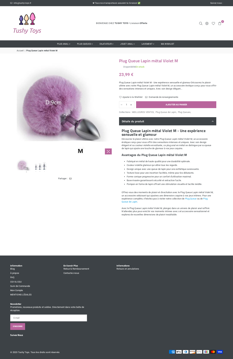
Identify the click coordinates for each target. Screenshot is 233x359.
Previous (20, 107)
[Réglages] (207, 23)
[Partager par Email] (70, 178)
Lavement (147, 44)
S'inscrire (18, 326)
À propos (14, 273)
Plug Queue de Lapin (166, 112)
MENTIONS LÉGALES (21, 294)
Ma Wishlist (167, 44)
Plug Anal (62, 44)
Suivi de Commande (20, 286)
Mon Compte (16, 290)
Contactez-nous (71, 273)
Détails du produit (133, 121)
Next (111, 107)
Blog (12, 268)
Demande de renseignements (163, 97)
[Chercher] (201, 23)
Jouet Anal (126, 44)
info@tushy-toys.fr (22, 3)
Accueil (20, 50)
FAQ (12, 277)
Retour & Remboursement (76, 268)
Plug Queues (84, 44)
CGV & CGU (15, 281)
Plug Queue (191, 198)
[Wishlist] (213, 23)
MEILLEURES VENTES (143, 112)
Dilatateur (106, 44)
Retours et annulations (127, 268)
